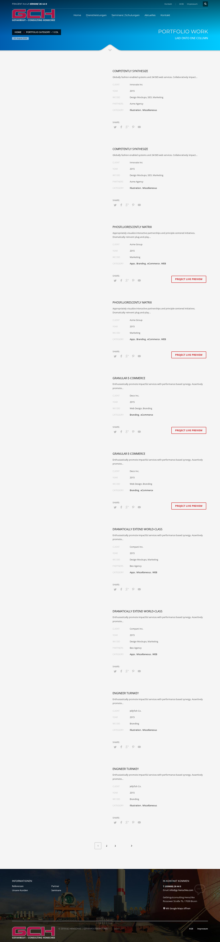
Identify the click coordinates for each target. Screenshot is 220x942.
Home (18, 32)
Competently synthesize (130, 71)
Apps (132, 263)
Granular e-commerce (129, 378)
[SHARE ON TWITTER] (115, 127)
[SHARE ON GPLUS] (127, 126)
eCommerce (153, 263)
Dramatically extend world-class (137, 529)
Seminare (56, 890)
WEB (163, 263)
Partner (55, 886)
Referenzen (18, 886)
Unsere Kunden (20, 890)
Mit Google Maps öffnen (177, 908)
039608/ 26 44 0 (38, 4)
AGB (181, 4)
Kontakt (168, 4)
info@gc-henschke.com (181, 890)
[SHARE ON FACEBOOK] (121, 126)
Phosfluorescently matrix (132, 227)
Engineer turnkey (126, 693)
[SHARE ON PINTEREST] (133, 126)
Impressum (192, 4)
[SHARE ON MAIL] (139, 126)
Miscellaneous (149, 110)
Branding (141, 263)
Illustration (135, 110)
